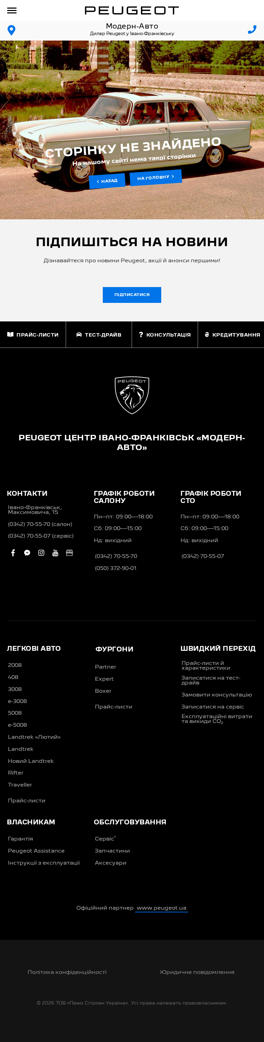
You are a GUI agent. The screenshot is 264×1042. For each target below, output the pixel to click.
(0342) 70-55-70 (116, 556)
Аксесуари (110, 863)
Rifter (15, 773)
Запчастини (112, 851)
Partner (105, 667)
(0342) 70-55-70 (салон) (40, 524)
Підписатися (132, 295)
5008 (15, 713)
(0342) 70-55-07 (203, 556)
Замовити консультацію (217, 695)
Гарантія (20, 839)
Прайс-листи (26, 801)
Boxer (103, 691)
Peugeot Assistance (36, 851)
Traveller (20, 785)
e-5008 (17, 725)
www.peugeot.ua (161, 908)
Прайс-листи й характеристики (206, 666)
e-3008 (17, 701)
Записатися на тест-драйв (211, 680)
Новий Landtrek (31, 761)
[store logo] (132, 10)
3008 (15, 689)
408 (13, 677)
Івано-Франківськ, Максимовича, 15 (35, 510)
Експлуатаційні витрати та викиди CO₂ (217, 719)
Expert (104, 679)
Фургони (115, 649)
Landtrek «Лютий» (34, 737)
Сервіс (105, 839)
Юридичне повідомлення (197, 972)
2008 (15, 665)
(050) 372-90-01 (115, 568)
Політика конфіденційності (67, 972)
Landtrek (21, 749)
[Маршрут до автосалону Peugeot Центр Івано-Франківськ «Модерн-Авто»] (11, 30)
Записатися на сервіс (213, 707)
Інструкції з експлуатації (44, 863)
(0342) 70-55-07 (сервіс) (41, 536)
